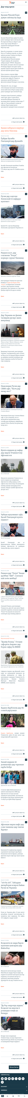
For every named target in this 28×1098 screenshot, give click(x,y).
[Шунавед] (7, 1096)
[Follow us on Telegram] (19, 1078)
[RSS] (23, 1078)
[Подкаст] (2, 1082)
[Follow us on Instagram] (12, 1078)
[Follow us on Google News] (2, 1078)
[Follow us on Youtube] (9, 1078)
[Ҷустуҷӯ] (24, 1096)
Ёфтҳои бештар (14, 1067)
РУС (19, 1096)
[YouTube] (13, 1096)
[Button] (18, 118)
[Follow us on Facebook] (5, 1078)
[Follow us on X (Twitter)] (16, 1078)
